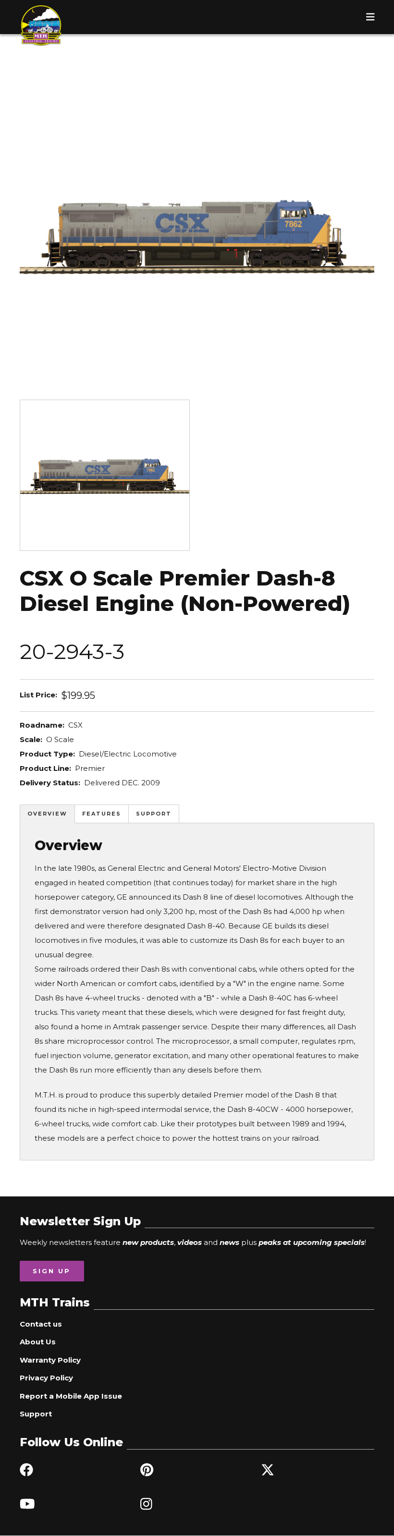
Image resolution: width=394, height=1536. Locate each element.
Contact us (41, 1324)
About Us (38, 1341)
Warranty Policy (50, 1360)
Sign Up (52, 1271)
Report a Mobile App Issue (71, 1396)
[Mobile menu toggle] (370, 17)
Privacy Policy (46, 1377)
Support (154, 813)
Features (101, 813)
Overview (47, 813)
